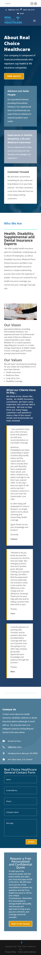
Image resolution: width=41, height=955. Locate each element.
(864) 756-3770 (29, 10)
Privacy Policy (10, 952)
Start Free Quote (20, 923)
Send (31, 841)
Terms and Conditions (27, 952)
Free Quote (14, 76)
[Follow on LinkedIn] (35, 3)
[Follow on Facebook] (32, 3)
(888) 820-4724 (13, 10)
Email (22, 13)
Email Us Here (14, 741)
